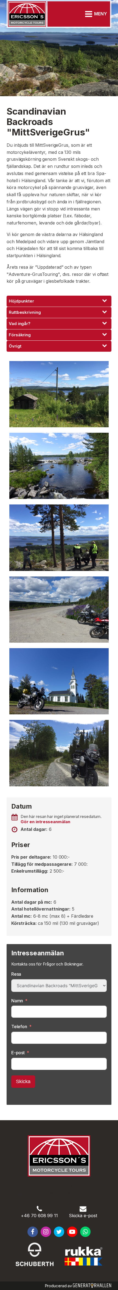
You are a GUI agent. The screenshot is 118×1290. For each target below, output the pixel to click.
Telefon (19, 1026)
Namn (17, 1000)
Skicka (23, 1081)
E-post (18, 1052)
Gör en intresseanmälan (45, 821)
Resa (16, 974)
